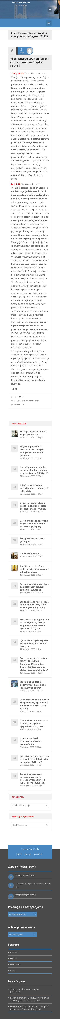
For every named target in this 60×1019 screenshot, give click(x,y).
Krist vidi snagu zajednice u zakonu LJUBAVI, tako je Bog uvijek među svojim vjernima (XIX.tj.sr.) (34, 624)
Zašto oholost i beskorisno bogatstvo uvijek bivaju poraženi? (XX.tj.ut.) (34, 523)
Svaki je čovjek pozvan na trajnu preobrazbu (33, 433)
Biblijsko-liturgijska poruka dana (26, 401)
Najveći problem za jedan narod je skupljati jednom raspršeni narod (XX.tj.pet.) (34, 470)
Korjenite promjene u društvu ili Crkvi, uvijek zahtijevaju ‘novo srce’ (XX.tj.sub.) (32, 451)
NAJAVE (28, 854)
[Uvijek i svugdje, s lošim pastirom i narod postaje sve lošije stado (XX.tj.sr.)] (14, 504)
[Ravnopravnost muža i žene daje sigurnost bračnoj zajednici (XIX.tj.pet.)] (14, 585)
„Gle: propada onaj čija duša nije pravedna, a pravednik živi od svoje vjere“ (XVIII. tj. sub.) (34, 704)
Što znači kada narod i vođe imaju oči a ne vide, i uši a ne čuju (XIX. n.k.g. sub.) (34, 604)
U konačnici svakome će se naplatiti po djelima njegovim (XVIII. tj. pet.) (34, 723)
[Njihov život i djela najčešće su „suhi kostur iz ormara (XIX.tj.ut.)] (14, 642)
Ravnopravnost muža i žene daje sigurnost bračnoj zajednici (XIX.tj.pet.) (34, 586)
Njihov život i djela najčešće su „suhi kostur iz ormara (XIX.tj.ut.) (34, 643)
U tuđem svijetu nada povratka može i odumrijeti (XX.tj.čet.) (34, 488)
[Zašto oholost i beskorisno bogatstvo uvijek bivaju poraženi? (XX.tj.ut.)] (14, 522)
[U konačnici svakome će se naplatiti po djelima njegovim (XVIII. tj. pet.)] (14, 722)
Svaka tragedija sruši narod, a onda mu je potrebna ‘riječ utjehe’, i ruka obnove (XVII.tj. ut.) (32, 778)
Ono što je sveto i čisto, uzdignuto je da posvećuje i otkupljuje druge (34, 569)
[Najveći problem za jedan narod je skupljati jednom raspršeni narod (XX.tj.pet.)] (14, 469)
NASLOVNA (15, 964)
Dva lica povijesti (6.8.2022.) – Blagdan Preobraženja (30, 741)
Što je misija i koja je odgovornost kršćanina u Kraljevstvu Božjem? (33, 684)
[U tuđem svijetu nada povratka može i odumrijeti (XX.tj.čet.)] (14, 487)
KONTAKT (38, 854)
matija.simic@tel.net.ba (25, 894)
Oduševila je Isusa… (30, 553)
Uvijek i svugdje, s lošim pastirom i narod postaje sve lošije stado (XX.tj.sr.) (33, 505)
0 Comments (19, 405)
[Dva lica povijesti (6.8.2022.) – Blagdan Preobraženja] (14, 740)
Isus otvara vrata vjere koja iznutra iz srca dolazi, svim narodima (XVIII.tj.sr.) (34, 759)
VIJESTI (19, 854)
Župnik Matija (19, 397)
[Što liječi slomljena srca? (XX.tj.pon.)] (14, 540)
